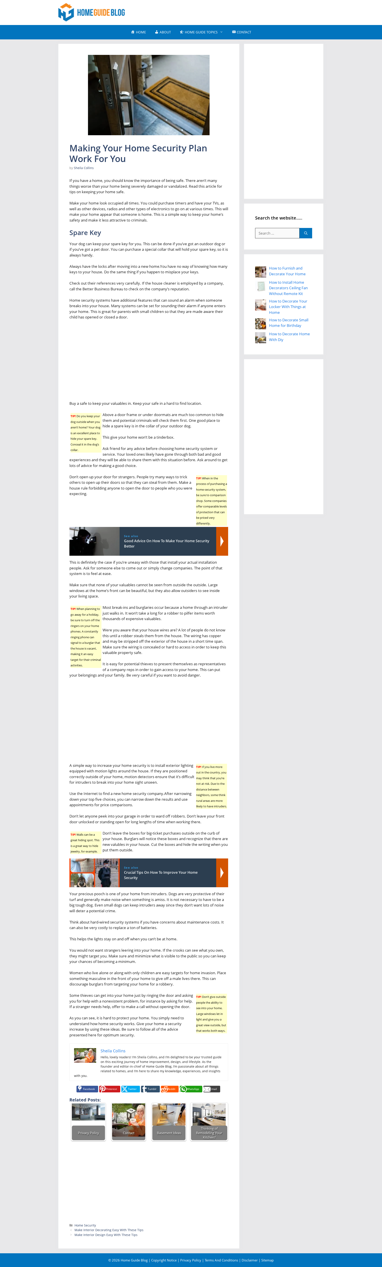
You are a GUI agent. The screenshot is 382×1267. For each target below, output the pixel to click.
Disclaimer (250, 1260)
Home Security (85, 1225)
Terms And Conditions (221, 1260)
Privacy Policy (190, 1260)
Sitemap (267, 1260)
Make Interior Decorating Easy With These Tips (108, 1230)
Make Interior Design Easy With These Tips (106, 1235)
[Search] (306, 233)
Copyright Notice (164, 1260)
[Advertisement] (243, 12)
